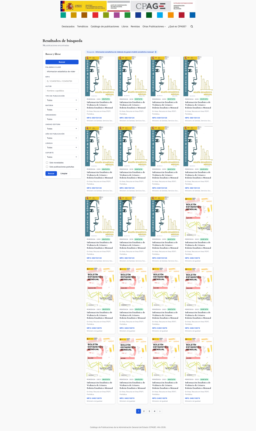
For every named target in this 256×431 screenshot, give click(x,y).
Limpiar (64, 173)
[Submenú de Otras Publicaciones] (165, 26)
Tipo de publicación (55, 96)
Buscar (62, 62)
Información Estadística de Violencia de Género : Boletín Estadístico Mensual (100, 105)
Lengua (49, 143)
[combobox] (62, 90)
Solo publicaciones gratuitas (61, 166)
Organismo (50, 115)
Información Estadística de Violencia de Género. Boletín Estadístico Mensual (198, 245)
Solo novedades (56, 162)
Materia (49, 105)
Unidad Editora (52, 124)
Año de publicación (54, 134)
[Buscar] (191, 26)
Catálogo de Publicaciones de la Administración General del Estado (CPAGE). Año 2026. (128, 427)
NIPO (47, 77)
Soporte (49, 153)
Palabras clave (53, 67)
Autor (48, 86)
